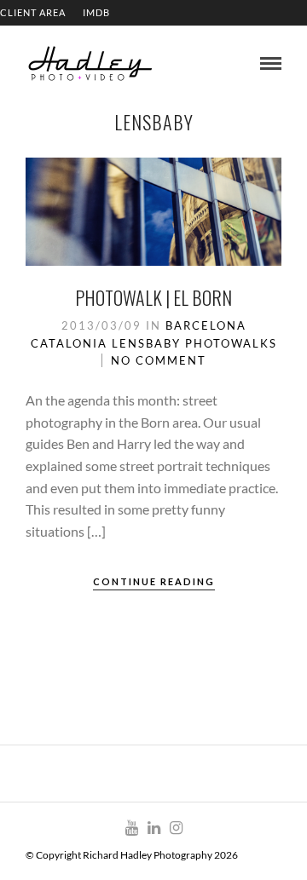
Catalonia (69, 343)
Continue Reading (154, 581)
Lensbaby (146, 343)
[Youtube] (131, 828)
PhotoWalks (231, 343)
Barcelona (205, 325)
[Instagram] (175, 828)
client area (33, 12)
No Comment (158, 360)
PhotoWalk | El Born (153, 297)
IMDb (96, 12)
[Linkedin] (153, 828)
